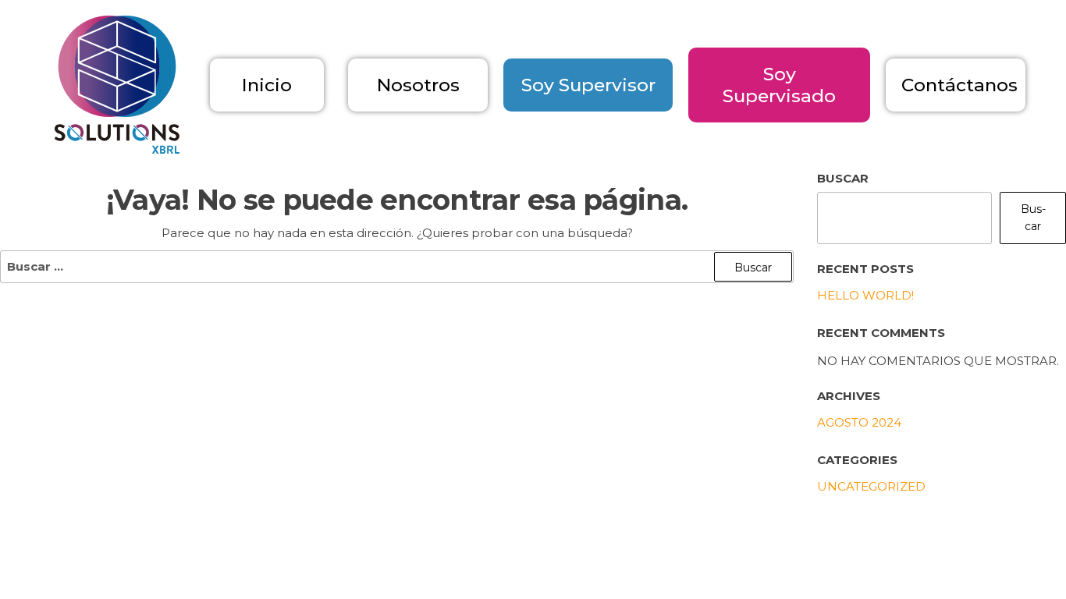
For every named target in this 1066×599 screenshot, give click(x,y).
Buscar (843, 178)
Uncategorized (871, 486)
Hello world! (865, 295)
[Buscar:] (397, 266)
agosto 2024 (859, 422)
